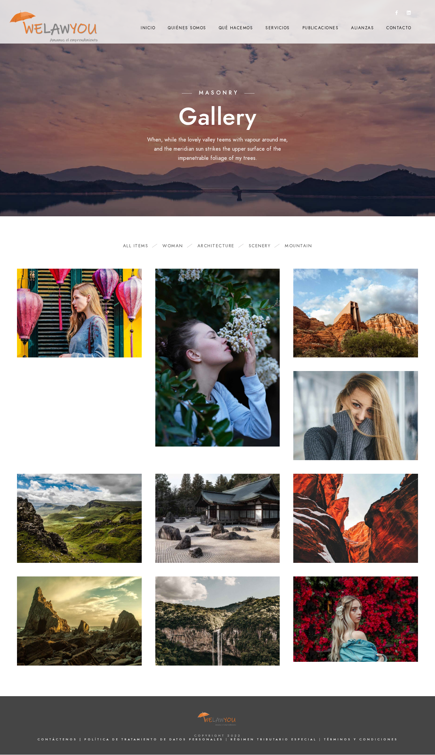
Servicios (277, 28)
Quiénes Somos (187, 28)
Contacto (398, 28)
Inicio (148, 28)
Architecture (215, 246)
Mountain (298, 246)
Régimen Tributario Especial (274, 739)
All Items (136, 246)
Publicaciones (320, 28)
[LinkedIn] (408, 14)
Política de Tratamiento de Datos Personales (155, 739)
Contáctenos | (59, 739)
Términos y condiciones (361, 739)
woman (172, 246)
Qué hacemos (236, 28)
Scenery (260, 246)
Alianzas (362, 28)
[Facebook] (397, 14)
